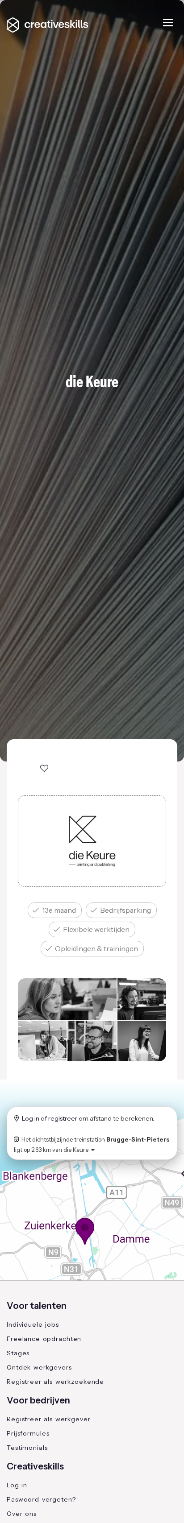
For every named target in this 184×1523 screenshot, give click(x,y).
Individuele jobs (33, 1324)
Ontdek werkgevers (39, 1367)
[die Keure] (92, 841)
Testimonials (27, 1448)
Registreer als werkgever (49, 1419)
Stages (18, 1353)
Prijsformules (28, 1433)
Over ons (22, 1514)
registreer (62, 1118)
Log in (30, 1118)
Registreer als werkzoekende (55, 1382)
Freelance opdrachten (44, 1339)
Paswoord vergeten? (41, 1499)
